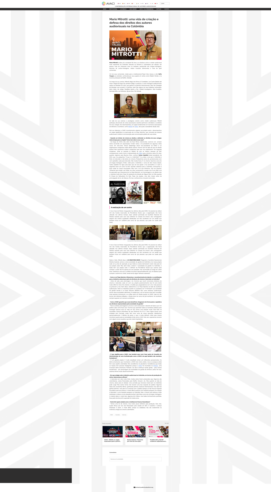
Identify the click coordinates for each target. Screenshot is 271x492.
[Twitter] (106, 487)
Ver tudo (167, 423)
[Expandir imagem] (117, 192)
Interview (124, 414)
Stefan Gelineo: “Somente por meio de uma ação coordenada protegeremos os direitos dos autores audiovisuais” (135, 440)
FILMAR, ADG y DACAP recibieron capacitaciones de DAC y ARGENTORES (158, 440)
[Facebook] (108, 487)
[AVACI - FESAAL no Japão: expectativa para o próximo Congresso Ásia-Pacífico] (113, 431)
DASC (111, 414)
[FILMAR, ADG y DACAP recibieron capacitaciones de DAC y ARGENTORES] (158, 431)
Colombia (117, 414)
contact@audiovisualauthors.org (144, 487)
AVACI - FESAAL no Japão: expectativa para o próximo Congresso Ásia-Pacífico (112, 440)
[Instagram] (104, 487)
